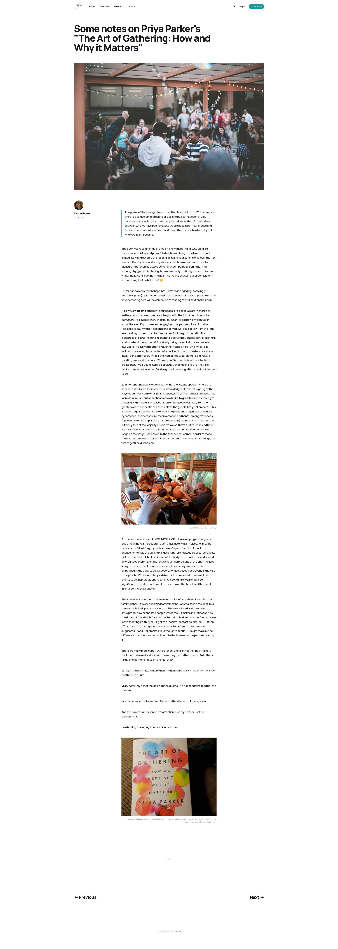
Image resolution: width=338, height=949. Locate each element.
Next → (257, 897)
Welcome (104, 6)
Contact (131, 6)
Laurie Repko (82, 213)
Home (92, 6)
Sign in (242, 6)
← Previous (85, 897)
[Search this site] (234, 7)
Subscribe (256, 6)
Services (118, 6)
